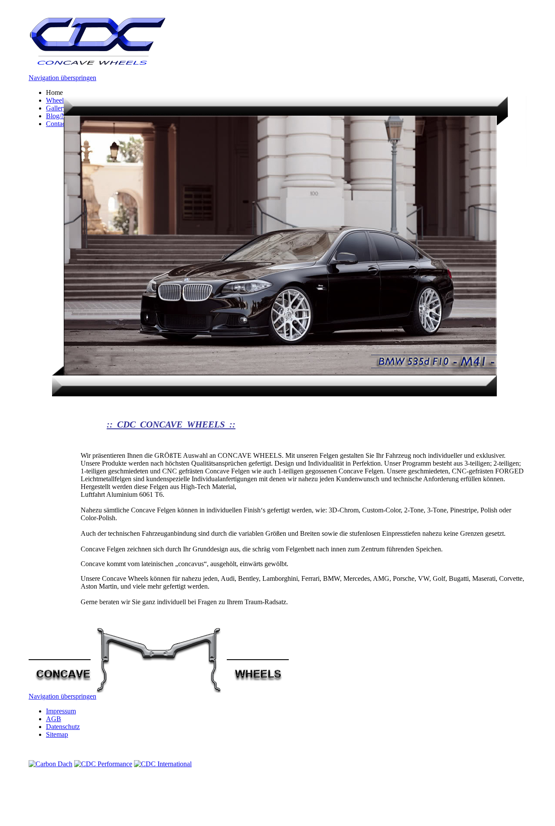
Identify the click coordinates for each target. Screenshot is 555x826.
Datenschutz (63, 726)
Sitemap (57, 734)
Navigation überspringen (62, 77)
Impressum (61, 711)
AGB (53, 718)
